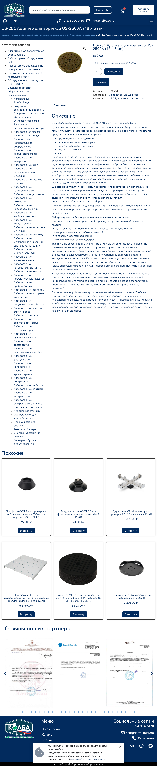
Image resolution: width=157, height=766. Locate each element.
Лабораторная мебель (27, 131)
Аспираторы (21, 98)
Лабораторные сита (26, 315)
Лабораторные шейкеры (83, 35)
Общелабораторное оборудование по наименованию (40, 35)
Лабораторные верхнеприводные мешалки (25, 172)
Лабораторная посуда (27, 135)
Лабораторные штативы (28, 388)
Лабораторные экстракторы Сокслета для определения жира (28, 403)
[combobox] (59, 10)
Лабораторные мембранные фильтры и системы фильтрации (28, 242)
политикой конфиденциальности (88, 759)
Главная (6, 35)
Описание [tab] (59, 105)
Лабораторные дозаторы (29, 194)
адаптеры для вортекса (131, 98)
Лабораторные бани (26, 164)
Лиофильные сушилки (27, 410)
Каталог (48, 734)
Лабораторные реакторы (29, 289)
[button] (151, 20)
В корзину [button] (26, 530)
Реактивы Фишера (25, 429)
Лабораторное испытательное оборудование (23, 143)
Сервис (47, 740)
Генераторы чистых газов (29, 113)
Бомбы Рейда (22, 102)
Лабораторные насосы (27, 271)
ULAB (112, 98)
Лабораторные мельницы (29, 234)
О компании (51, 729)
